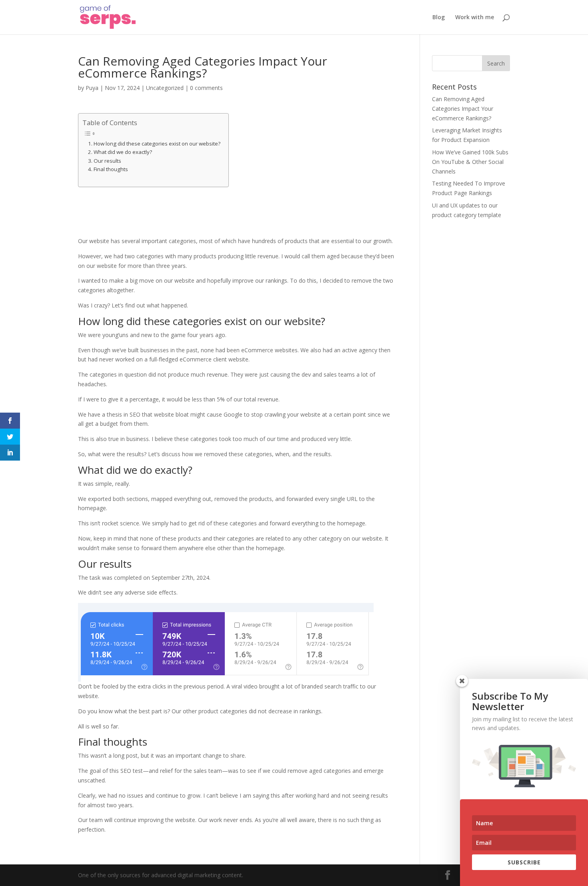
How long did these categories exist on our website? (157, 143)
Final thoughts (111, 169)
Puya (92, 88)
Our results (107, 160)
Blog (438, 17)
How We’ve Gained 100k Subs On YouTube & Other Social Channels (470, 161)
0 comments (206, 88)
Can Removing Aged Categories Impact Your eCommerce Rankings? (462, 108)
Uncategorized (165, 88)
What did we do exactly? (123, 152)
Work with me (474, 17)
